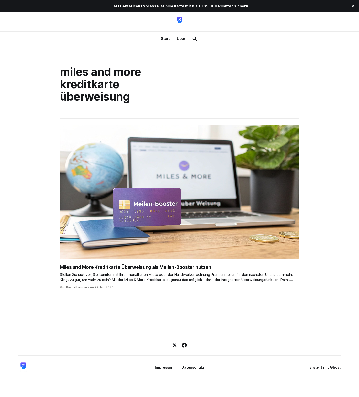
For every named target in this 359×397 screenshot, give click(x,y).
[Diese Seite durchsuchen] (195, 39)
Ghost (335, 367)
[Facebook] (184, 345)
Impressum (165, 367)
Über (181, 38)
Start (165, 38)
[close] (353, 6)
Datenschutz (192, 367)
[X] (174, 345)
